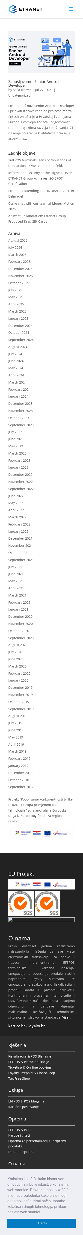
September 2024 (21, 339)
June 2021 (16, 574)
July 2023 (15, 432)
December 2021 (20, 538)
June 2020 (16, 659)
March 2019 (17, 751)
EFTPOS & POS (19, 1130)
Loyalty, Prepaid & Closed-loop (31, 1073)
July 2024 (15, 354)
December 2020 (20, 616)
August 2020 (17, 645)
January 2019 (18, 765)
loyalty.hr (36, 1025)
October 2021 (18, 552)
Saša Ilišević (22, 90)
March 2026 (17, 254)
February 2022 (19, 524)
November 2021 (20, 545)
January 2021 (18, 609)
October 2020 (18, 631)
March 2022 (17, 517)
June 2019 (16, 730)
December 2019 (20, 687)
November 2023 (20, 410)
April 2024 (16, 375)
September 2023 (21, 425)
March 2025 (17, 311)
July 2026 (15, 247)
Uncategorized (19, 95)
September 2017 (21, 787)
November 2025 (20, 276)
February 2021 (19, 602)
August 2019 (17, 716)
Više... (66, 1017)
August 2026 (17, 240)
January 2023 (18, 467)
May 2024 (15, 368)
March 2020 (17, 666)
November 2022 (20, 481)
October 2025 (18, 283)
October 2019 (18, 702)
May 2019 (15, 737)
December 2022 (20, 474)
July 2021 (15, 567)
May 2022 (15, 503)
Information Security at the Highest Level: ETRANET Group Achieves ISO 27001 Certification (40, 178)
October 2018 (18, 780)
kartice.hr (16, 1025)
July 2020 (15, 652)
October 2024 (18, 332)
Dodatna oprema (21, 1151)
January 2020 (18, 680)
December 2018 (20, 773)
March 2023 (17, 453)
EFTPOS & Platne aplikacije (28, 1062)
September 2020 (21, 638)
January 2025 (18, 318)
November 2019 (20, 694)
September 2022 (21, 489)
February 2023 (19, 460)
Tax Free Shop (19, 1078)
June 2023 (16, 439)
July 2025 (15, 290)
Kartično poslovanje (23, 1107)
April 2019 (16, 744)
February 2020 (19, 673)
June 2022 (16, 496)
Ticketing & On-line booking (29, 1067)
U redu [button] (41, 1223)
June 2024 (16, 361)
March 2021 (17, 595)
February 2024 (19, 389)
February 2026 (19, 261)
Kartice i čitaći (19, 1135)
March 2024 (17, 382)
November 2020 (20, 623)
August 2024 (17, 347)
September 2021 (21, 560)
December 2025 (20, 268)
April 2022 (16, 510)
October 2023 (18, 418)
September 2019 (21, 709)
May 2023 (15, 446)
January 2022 (18, 531)
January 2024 (18, 396)
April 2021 (16, 588)
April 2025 (16, 304)
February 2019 (19, 758)
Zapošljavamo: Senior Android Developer (34, 83)
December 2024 (20, 325)
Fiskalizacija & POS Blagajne (29, 1056)
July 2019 (15, 723)
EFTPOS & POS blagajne (26, 1101)
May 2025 (15, 297)
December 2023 (20, 403)
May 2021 (15, 581)
